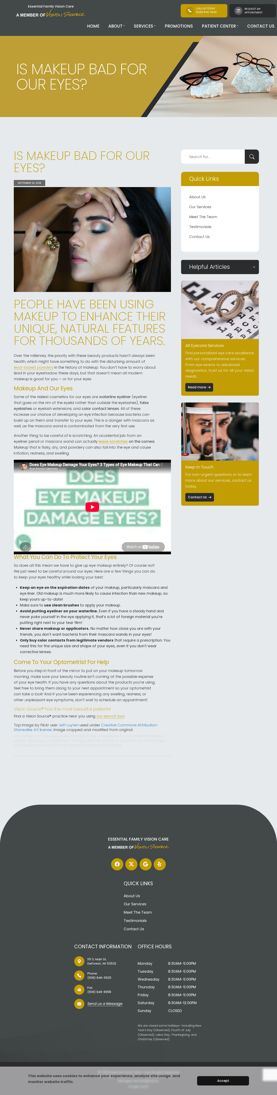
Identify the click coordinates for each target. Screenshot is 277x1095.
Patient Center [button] (219, 26)
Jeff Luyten (68, 725)
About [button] (115, 26)
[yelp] (160, 864)
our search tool (110, 716)
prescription (151, 640)
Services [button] (143, 26)
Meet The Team (203, 216)
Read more (197, 387)
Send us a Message (104, 1004)
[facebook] (117, 864)
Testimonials (200, 226)
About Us (197, 196)
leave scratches (113, 441)
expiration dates (73, 587)
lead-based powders (33, 367)
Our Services (200, 206)
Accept (223, 1080)
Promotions (179, 26)
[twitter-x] (131, 864)
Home (93, 26)
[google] (146, 864)
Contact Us (260, 26)
